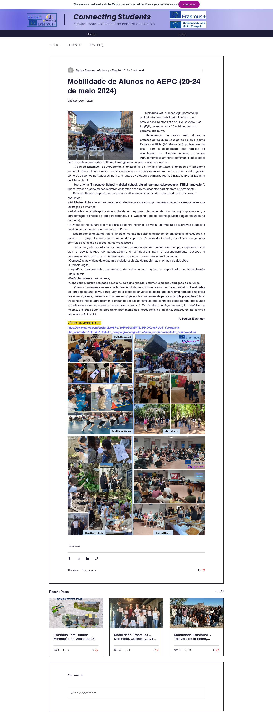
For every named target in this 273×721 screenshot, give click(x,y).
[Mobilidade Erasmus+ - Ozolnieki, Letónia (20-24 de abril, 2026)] (136, 613)
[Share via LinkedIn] (87, 558)
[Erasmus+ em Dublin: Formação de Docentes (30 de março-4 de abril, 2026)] (76, 613)
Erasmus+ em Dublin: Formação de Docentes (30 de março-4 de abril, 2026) (75, 637)
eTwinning (96, 45)
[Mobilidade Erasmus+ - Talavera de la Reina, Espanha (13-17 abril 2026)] (196, 613)
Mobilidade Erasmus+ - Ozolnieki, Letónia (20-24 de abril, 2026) (136, 637)
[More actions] (203, 70)
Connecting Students (112, 17)
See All (219, 591)
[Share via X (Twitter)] (78, 558)
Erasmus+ (75, 45)
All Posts (54, 45)
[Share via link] (96, 558)
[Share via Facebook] (69, 558)
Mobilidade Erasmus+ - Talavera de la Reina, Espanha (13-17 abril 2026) (195, 637)
